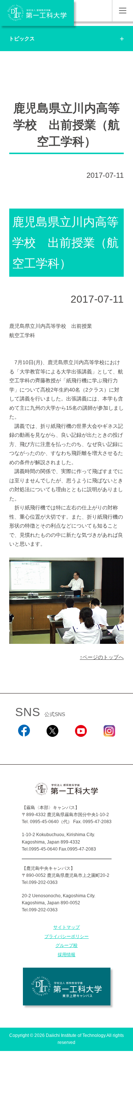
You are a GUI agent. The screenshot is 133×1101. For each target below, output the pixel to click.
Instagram (109, 747)
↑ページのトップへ (102, 657)
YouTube (81, 747)
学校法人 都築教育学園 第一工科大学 (37, 13)
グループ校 (66, 945)
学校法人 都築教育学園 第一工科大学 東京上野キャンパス (66, 986)
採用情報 (66, 954)
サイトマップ (66, 927)
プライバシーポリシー (66, 936)
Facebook (23, 747)
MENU (122, 10)
